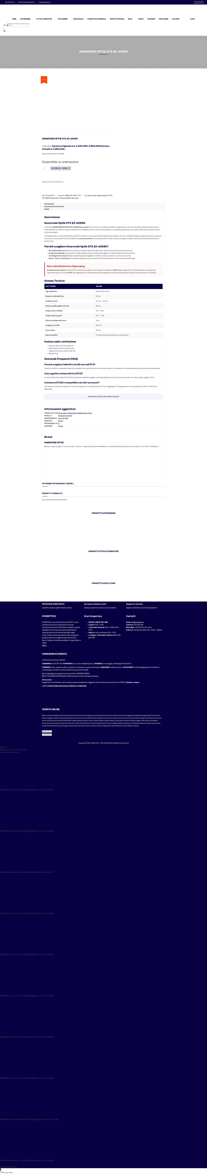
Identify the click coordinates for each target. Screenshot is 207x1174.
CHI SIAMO (151, 19)
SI (58, 423)
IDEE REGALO (79, 19)
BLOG (130, 19)
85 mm (60, 421)
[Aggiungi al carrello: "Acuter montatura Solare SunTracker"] (2, 1081)
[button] (103, 1172)
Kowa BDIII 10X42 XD (7, 870)
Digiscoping (101, 195)
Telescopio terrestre (65, 416)
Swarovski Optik (64, 198)
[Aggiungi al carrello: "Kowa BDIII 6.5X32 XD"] (2, 1040)
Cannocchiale (92, 195)
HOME (14, 19)
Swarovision (54, 198)
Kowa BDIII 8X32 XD (6, 993)
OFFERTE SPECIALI (117, 19)
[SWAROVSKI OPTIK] (58, 122)
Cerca (5, 25)
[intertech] (125, 743)
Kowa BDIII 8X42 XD (6, 911)
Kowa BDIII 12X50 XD (7, 787)
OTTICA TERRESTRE (44, 19)
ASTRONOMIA (25, 19)
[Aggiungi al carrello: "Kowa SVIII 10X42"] (2, 1163)
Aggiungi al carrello (61, 168)
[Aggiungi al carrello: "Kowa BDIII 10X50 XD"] (2, 834)
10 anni (60, 426)
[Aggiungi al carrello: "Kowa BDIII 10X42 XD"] (2, 875)
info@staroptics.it (137, 622)
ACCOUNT (176, 19)
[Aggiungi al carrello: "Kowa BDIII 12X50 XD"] (2, 792)
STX (107, 195)
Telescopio (74, 198)
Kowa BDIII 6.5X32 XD (7, 1034)
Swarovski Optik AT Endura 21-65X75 (13, 1117)
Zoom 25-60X (63, 418)
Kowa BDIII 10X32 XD (7, 952)
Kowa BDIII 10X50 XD (7, 828)
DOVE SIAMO (163, 19)
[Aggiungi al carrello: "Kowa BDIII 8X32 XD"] (2, 998)
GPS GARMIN (62, 19)
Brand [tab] (46, 209)
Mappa (44, 645)
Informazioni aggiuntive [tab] (54, 206)
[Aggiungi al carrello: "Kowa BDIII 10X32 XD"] (2, 957)
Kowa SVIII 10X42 (6, 1158)
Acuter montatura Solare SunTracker (13, 1076)
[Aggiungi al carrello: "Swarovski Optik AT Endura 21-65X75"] (2, 1122)
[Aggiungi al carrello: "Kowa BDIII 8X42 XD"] (2, 916)
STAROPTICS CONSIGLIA (96, 19)
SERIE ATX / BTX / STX (73, 195)
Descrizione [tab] (49, 204)
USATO (141, 19)
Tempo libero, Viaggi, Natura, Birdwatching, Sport (75, 413)
